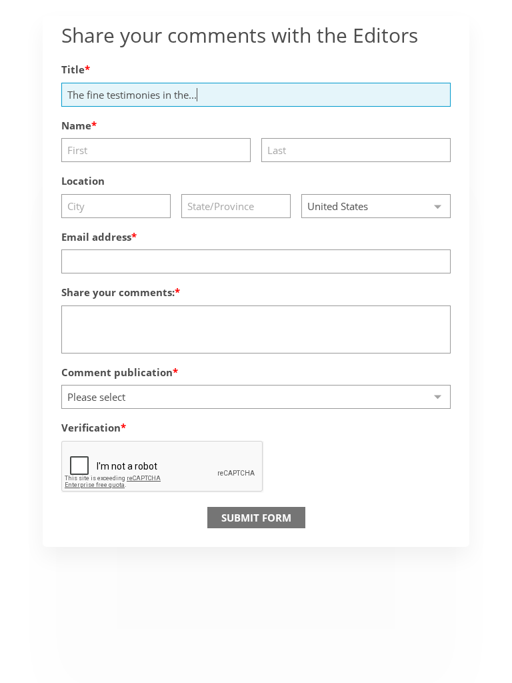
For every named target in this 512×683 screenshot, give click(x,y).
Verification (91, 427)
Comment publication (117, 372)
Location (83, 180)
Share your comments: (118, 292)
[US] (376, 206)
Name (76, 125)
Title (73, 69)
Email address (96, 236)
